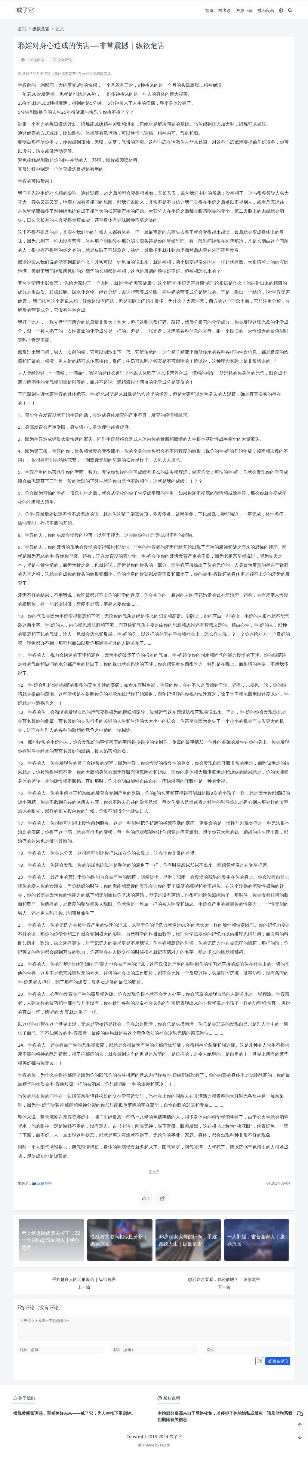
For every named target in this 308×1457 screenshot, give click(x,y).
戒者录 (224, 10)
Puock (165, 1445)
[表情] (259, 1361)
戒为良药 (265, 10)
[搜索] (290, 10)
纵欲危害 (40, 28)
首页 (209, 10)
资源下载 (244, 10)
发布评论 (280, 1361)
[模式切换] (281, 10)
